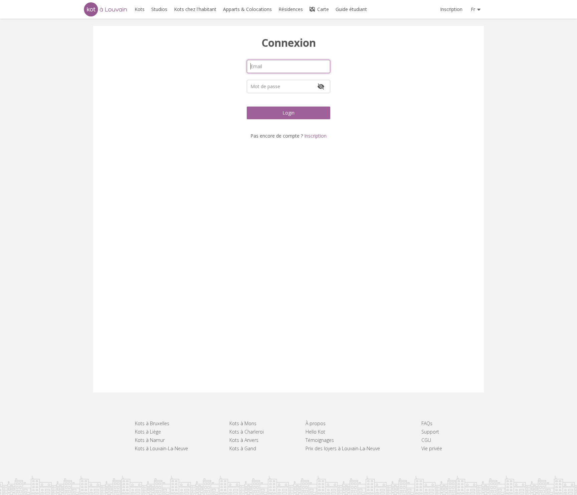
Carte (322, 9)
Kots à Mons (242, 423)
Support (430, 432)
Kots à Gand (242, 448)
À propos (316, 423)
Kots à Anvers (243, 440)
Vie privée (431, 448)
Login (288, 113)
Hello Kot (315, 432)
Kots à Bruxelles (152, 423)
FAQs (426, 423)
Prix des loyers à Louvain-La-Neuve (343, 448)
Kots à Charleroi (246, 432)
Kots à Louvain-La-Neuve (161, 448)
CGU (426, 440)
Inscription (451, 9)
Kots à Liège (148, 432)
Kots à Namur (150, 440)
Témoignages (320, 440)
